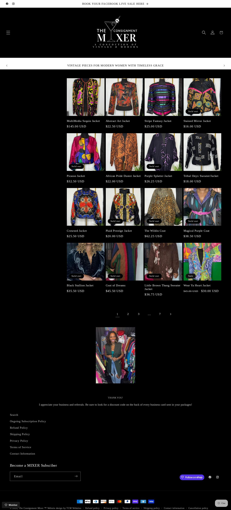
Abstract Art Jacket (118, 121)
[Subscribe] (76, 476)
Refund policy (92, 508)
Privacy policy (111, 508)
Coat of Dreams (116, 285)
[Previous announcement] (6, 65)
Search (14, 414)
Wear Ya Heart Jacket (197, 285)
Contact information (174, 508)
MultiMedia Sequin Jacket (83, 121)
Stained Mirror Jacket (197, 121)
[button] (8, 32)
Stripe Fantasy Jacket (158, 121)
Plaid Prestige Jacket (119, 230)
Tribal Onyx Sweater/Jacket (201, 175)
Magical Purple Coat (196, 230)
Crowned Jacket (77, 230)
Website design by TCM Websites (64, 508)
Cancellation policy (198, 508)
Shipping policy (152, 508)
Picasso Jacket (76, 175)
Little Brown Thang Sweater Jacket (162, 287)
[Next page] (170, 314)
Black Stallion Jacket (80, 285)
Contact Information (22, 453)
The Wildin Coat (155, 230)
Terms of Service (20, 447)
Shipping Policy (20, 434)
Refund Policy (19, 427)
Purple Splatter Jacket (158, 175)
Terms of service (131, 508)
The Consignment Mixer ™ (33, 508)
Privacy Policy (19, 440)
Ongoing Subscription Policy (28, 421)
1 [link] (117, 314)
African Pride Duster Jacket (123, 175)
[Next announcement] (224, 65)
